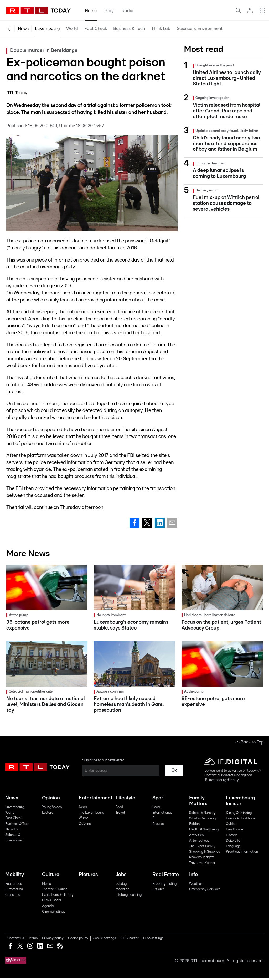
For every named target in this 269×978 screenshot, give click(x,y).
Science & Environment (200, 28)
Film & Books (51, 900)
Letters (47, 812)
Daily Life (233, 840)
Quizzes (85, 824)
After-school (199, 840)
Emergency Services (204, 889)
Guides (231, 824)
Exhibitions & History (58, 895)
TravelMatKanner (202, 863)
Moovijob (122, 889)
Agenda (48, 906)
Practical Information (242, 852)
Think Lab (160, 28)
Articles (158, 889)
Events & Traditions (240, 818)
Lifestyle (125, 797)
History (231, 835)
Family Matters (198, 800)
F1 (154, 818)
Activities (196, 835)
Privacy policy (53, 938)
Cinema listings (53, 911)
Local (156, 807)
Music (46, 884)
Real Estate (165, 874)
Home (91, 10)
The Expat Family (202, 846)
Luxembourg (47, 28)
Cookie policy (78, 938)
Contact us (15, 938)
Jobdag (121, 884)
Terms (33, 938)
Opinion (51, 797)
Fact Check (95, 28)
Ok (174, 770)
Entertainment (95, 797)
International (162, 812)
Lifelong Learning (129, 895)
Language (233, 846)
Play (109, 10)
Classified (12, 895)
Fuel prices (13, 884)
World (72, 28)
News (23, 29)
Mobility (14, 874)
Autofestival (14, 889)
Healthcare (234, 829)
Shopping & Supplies (204, 852)
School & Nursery (202, 813)
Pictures (88, 874)
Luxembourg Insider (240, 800)
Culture (50, 874)
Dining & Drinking (239, 813)
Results (158, 824)
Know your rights (201, 857)
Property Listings (165, 884)
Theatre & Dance (55, 889)
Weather (195, 884)
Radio (127, 10)
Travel (120, 812)
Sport (158, 797)
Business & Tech (129, 28)
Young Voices (52, 807)
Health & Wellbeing (204, 829)
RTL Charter (129, 938)
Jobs (121, 874)
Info (193, 874)
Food (119, 807)
